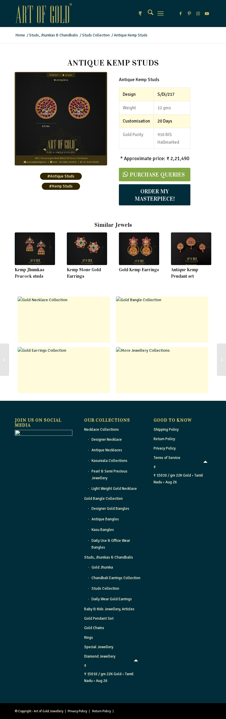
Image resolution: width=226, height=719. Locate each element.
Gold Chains (94, 628)
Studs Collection (105, 588)
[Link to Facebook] (180, 13)
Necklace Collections (101, 429)
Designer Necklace (107, 439)
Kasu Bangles (103, 529)
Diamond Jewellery (99, 656)
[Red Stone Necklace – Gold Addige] (221, 359)
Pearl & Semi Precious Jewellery (109, 474)
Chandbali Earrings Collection (116, 578)
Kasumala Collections (109, 460)
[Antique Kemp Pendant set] (191, 248)
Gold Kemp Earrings (139, 269)
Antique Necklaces (107, 450)
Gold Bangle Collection (103, 498)
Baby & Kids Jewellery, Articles (109, 609)
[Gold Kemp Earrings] (139, 248)
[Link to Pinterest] (189, 13)
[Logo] (43, 13)
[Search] (147, 13)
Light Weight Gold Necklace (114, 488)
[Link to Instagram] (198, 13)
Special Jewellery (98, 647)
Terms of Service (167, 457)
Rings (88, 637)
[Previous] (23, 251)
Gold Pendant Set (99, 618)
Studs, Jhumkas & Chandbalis (108, 557)
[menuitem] (147, 13)
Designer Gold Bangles (110, 508)
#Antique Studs (60, 176)
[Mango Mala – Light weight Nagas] (4, 359)
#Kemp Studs (61, 186)
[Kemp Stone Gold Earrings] (87, 248)
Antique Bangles (105, 519)
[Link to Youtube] (206, 13)
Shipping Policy (166, 429)
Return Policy (164, 439)
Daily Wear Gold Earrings (112, 599)
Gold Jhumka (102, 567)
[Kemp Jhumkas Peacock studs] (35, 248)
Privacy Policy (165, 448)
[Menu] (160, 13)
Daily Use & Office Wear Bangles (111, 544)
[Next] (202, 251)
